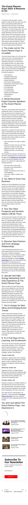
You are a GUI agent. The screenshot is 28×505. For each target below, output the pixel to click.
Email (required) (8, 470)
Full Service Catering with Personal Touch (16, 438)
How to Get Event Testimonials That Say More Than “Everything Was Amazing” (18, 421)
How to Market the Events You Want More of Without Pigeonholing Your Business (18, 430)
